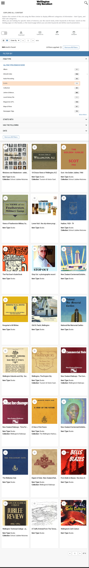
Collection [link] (6, 88)
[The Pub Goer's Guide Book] (15, 258)
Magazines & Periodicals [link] (9, 102)
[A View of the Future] (44, 411)
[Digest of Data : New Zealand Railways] (44, 462)
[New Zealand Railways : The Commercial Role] (73, 360)
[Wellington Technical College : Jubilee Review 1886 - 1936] (15, 513)
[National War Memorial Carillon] (73, 309)
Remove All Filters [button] (71, 47)
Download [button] (21, 33)
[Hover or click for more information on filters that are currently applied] (61, 47)
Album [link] (5, 69)
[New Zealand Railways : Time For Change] (15, 411)
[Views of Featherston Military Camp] (15, 207)
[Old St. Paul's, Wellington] (44, 309)
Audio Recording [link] (8, 78)
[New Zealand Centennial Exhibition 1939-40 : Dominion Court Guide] (73, 411)
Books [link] (5, 83)
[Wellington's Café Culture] (73, 513)
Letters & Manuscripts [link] (9, 92)
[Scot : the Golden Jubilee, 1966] (73, 156)
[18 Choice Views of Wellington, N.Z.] (44, 156)
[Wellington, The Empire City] (44, 360)
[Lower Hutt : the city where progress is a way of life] (44, 207)
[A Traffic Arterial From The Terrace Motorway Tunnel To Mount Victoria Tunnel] (44, 513)
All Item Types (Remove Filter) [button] (14, 65)
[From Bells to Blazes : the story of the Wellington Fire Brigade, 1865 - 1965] (73, 462)
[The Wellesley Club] (15, 462)
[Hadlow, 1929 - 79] (73, 207)
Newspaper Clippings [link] (9, 111)
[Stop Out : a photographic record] (44, 258)
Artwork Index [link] (7, 74)
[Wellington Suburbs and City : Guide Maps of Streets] (15, 360)
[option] (44, 69)
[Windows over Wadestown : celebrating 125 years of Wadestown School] (15, 156)
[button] (40, 33)
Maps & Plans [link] (7, 106)
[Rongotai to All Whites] (15, 309)
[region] (44, 96)
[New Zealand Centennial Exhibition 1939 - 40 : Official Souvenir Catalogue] (73, 258)
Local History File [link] (8, 97)
